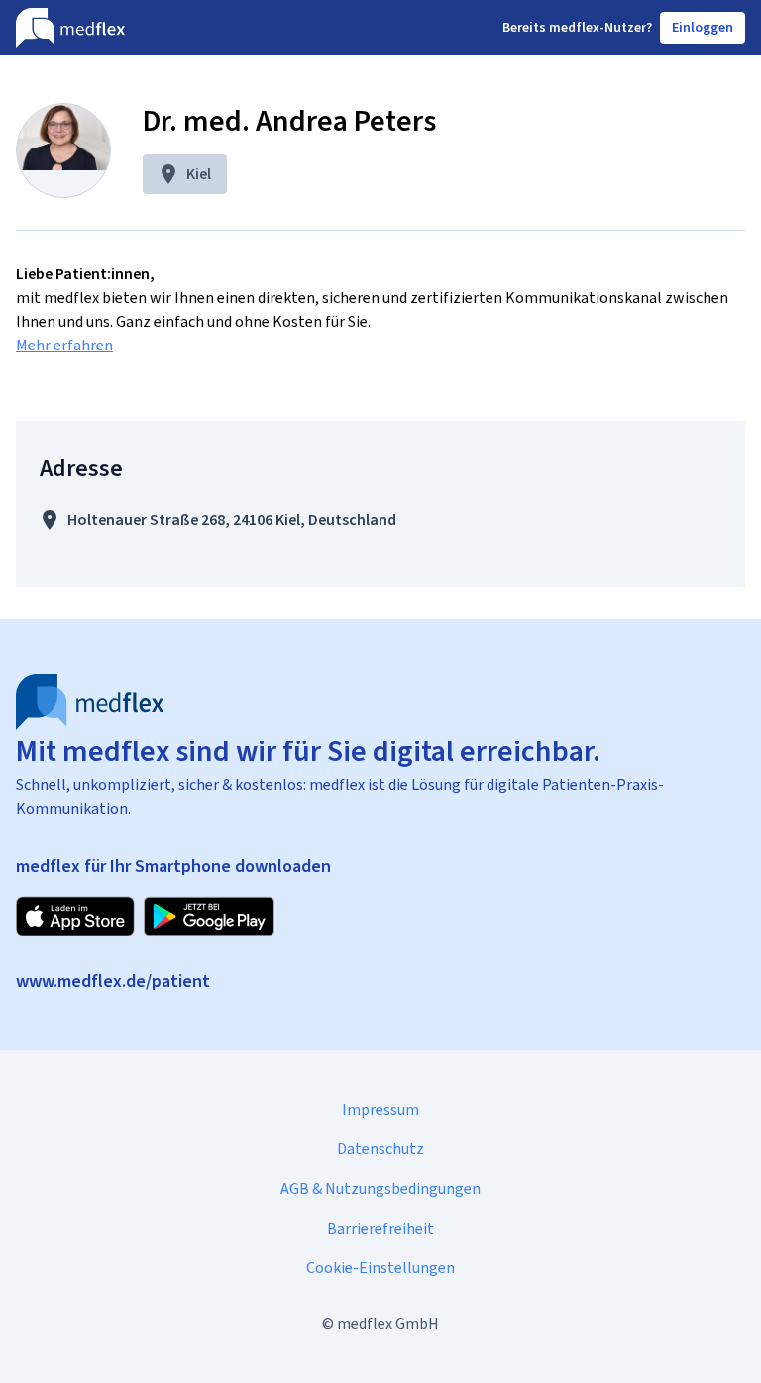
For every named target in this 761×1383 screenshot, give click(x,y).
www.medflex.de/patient (113, 981)
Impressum (380, 1109)
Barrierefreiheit (380, 1228)
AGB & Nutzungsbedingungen (380, 1188)
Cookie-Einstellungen (380, 1267)
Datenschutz (380, 1148)
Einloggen (702, 27)
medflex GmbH (388, 1323)
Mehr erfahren (64, 345)
